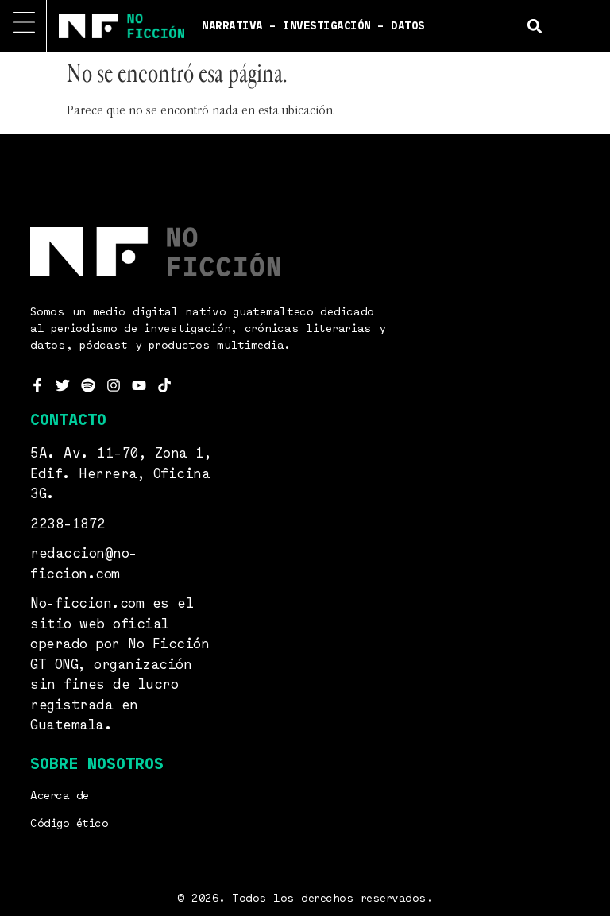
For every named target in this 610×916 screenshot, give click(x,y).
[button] (534, 26)
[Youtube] (139, 385)
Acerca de (59, 796)
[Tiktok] (164, 385)
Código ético (69, 823)
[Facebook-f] (37, 385)
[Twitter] (63, 385)
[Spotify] (88, 385)
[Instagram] (113, 385)
